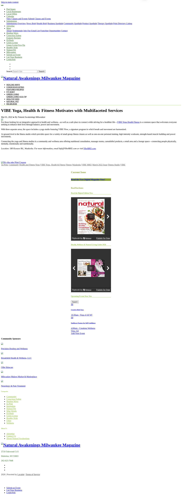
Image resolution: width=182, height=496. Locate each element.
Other (8, 421)
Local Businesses (13, 11)
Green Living (12, 45)
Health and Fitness (27, 165)
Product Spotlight (89, 23)
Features (9, 38)
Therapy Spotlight (105, 23)
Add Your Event (78, 333)
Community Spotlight (73, 23)
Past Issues (10, 9)
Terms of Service (33, 474)
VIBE (122, 165)
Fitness (69, 165)
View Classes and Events (17, 19)
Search (9, 71)
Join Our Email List (31, 31)
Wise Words (11, 411)
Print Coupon (20, 162)
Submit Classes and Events (39, 19)
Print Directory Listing (122, 23)
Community (14, 165)
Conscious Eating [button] (13, 35)
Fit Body (10, 40)
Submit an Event (13, 55)
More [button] (8, 28)
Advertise (10, 26)
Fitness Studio (114, 165)
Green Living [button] (12, 43)
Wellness (10, 423)
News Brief (31, 23)
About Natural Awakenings (17, 438)
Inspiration (10, 406)
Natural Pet (11, 50)
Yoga (37, 165)
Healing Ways (12, 33)
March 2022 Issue (99, 165)
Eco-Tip (21, 45)
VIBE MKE (86, 165)
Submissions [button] (11, 21)
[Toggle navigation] (2, 5)
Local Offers (11, 14)
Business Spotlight (55, 23)
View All (75, 331)
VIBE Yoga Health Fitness (128, 122)
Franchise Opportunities (50, 31)
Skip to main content (9, 2)
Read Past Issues (77, 188)
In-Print (4, 165)
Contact (64, 31)
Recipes (17, 38)
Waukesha (76, 165)
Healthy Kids (12, 47)
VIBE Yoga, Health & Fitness (52, 165)
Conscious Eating (13, 399)
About (9, 31)
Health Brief (42, 23)
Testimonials (17, 31)
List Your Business (14, 57)
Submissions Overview (16, 23)
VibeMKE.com (89, 148)
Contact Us (11, 436)
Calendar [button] (10, 16)
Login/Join (10, 59)
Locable (20, 474)
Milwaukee (11, 52)
